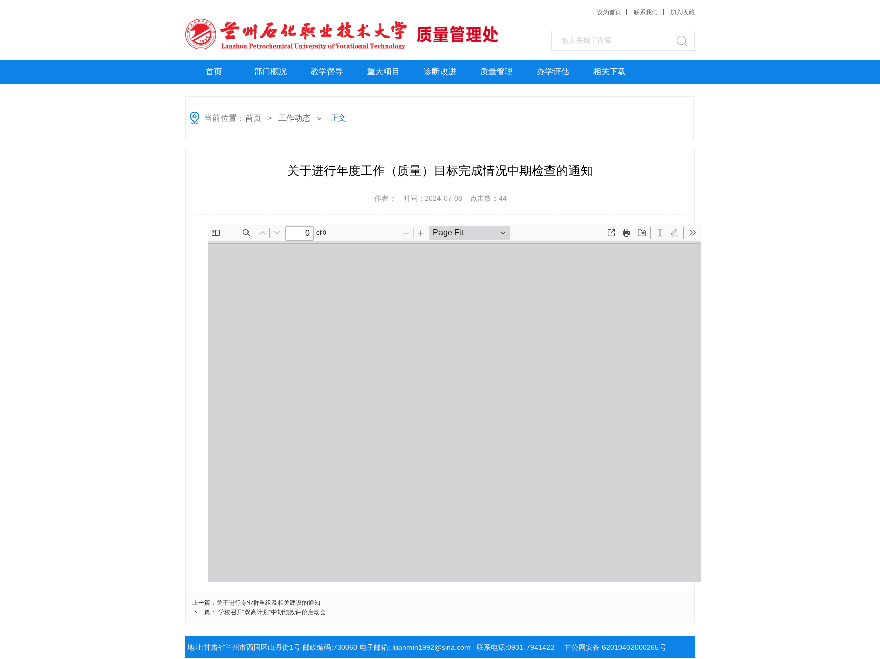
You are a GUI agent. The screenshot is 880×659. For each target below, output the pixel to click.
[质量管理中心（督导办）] (262, 33)
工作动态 (294, 118)
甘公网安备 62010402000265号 (615, 647)
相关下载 (609, 71)
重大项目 (383, 71)
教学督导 (327, 71)
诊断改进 (440, 71)
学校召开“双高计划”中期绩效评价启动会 (272, 612)
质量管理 (496, 71)
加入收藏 (682, 12)
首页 (214, 71)
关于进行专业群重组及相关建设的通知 (268, 603)
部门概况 (270, 71)
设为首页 (609, 12)
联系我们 (646, 12)
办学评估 (553, 71)
